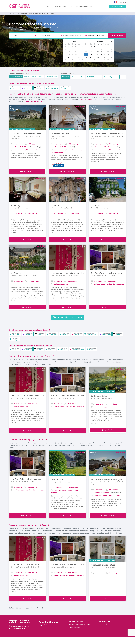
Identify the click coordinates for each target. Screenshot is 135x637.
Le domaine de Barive (61, 133)
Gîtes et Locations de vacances (81, 7)
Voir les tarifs (27, 239)
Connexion (123, 2)
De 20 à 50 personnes (94, 77)
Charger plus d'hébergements (66, 317)
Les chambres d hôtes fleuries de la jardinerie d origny (75, 273)
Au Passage (16, 205)
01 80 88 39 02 (50, 621)
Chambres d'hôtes (61, 7)
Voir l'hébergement (27, 171)
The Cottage (57, 479)
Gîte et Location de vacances (33, 76)
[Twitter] (107, 624)
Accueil (49, 7)
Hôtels (98, 7)
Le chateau (96, 205)
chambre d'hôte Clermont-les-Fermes (24, 136)
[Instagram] (100, 624)
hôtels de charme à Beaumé (36, 101)
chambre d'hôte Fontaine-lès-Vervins (103, 136)
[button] (115, 2)
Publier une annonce (117, 6)
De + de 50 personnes (111, 77)
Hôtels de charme (51, 76)
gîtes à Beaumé (86, 99)
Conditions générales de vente (79, 624)
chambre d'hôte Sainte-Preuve (61, 136)
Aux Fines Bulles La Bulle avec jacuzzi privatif (111, 273)
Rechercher (117, 35)
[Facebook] (104, 624)
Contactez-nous (104, 621)
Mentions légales (74, 627)
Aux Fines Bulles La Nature (103, 565)
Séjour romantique (78, 77)
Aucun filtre (66, 76)
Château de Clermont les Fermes (26, 133)
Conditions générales (76, 621)
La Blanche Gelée (99, 396)
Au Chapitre (16, 273)
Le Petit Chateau (58, 205)
